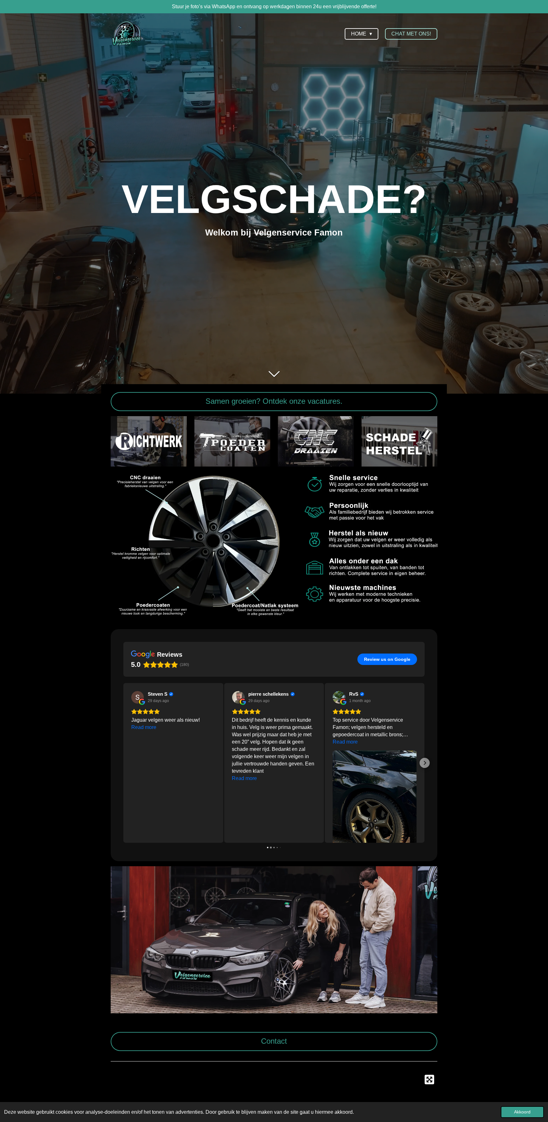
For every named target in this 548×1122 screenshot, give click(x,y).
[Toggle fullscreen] (429, 1079)
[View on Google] (137, 697)
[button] (123, 763)
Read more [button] (143, 778)
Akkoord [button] (522, 1111)
